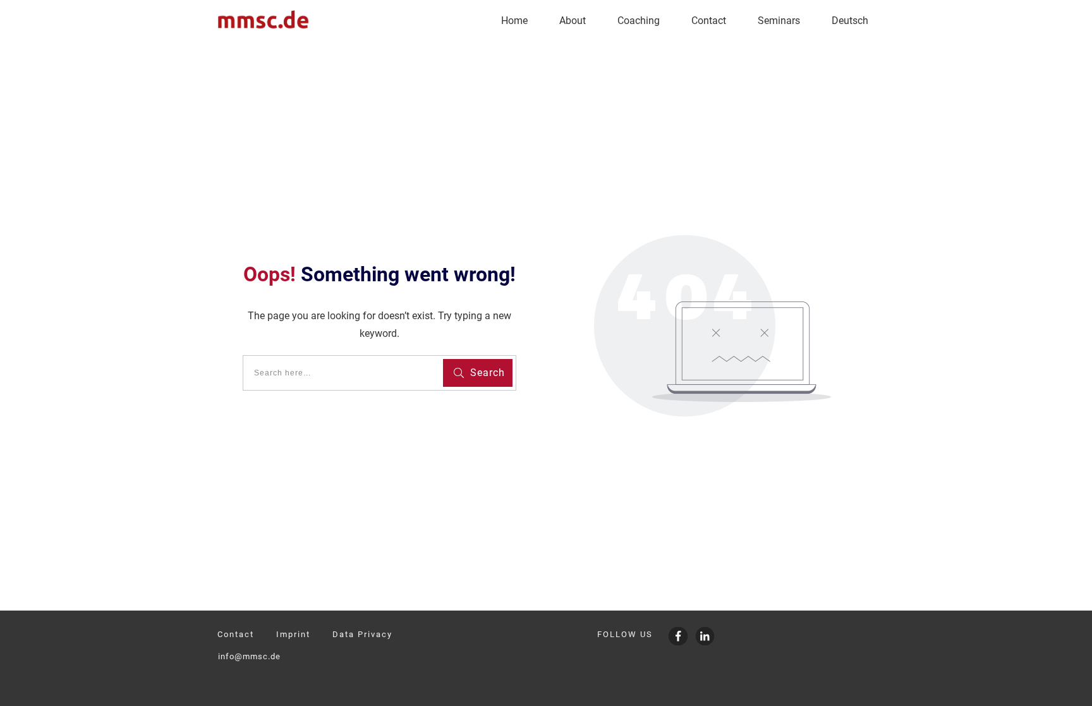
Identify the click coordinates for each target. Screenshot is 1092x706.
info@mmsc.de (249, 656)
